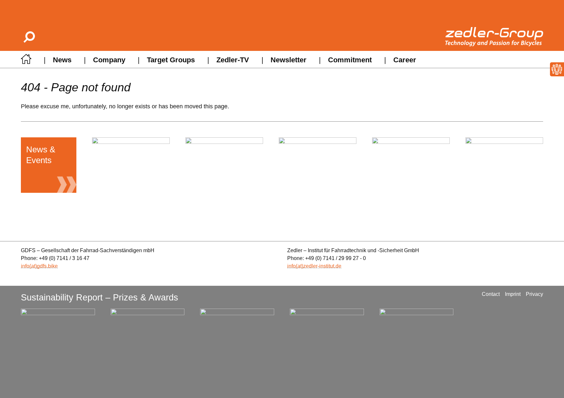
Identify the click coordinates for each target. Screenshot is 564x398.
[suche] (29, 37)
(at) (33, 266)
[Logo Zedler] (494, 36)
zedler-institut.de (322, 266)
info (25, 266)
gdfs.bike (47, 266)
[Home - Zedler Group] (26, 61)
